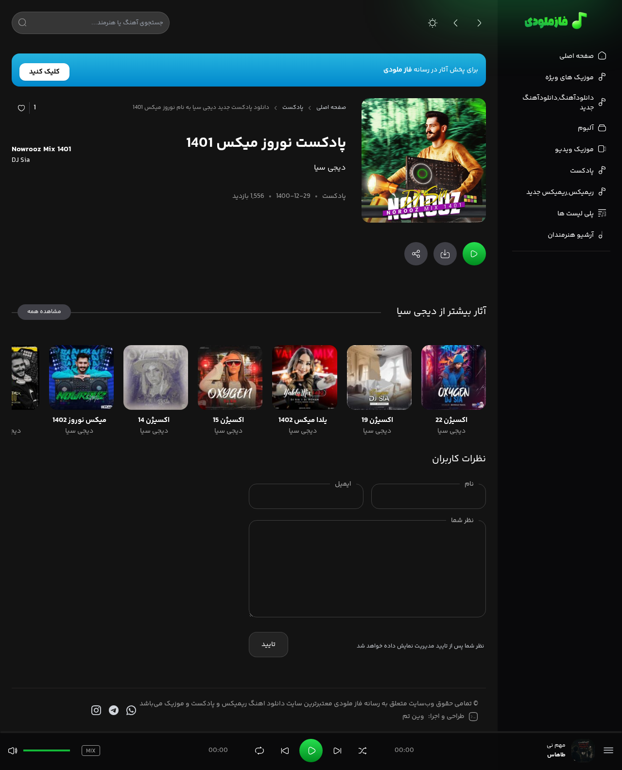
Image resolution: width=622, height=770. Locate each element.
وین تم (413, 716)
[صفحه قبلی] (456, 23)
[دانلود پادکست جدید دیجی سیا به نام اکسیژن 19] (379, 377)
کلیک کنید (44, 72)
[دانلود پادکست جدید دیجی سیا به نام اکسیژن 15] (230, 377)
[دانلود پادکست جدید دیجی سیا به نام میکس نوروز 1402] (81, 377)
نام (469, 484)
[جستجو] (22, 24)
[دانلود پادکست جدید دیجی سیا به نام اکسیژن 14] (155, 377)
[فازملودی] (554, 20)
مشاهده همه (44, 311)
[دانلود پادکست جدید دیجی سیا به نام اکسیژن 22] (453, 377)
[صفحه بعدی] (479, 23)
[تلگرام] (113, 710)
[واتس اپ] (130, 710)
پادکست (292, 108)
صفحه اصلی (331, 108)
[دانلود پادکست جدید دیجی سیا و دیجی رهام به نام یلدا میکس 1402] (304, 377)
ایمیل (343, 484)
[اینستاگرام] (95, 710)
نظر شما (462, 520)
